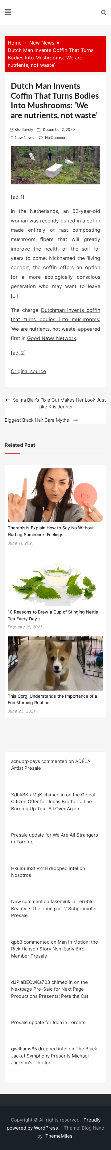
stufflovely (23, 129)
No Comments (57, 137)
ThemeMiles (58, 1136)
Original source (28, 371)
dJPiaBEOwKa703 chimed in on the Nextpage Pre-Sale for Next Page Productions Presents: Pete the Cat (49, 989)
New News (24, 137)
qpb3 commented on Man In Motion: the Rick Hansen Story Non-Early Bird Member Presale (54, 949)
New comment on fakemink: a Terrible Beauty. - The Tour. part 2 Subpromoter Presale (54, 908)
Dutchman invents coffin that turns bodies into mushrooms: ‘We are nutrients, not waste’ (55, 319)
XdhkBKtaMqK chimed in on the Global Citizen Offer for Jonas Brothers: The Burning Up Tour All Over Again (53, 802)
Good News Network (51, 338)
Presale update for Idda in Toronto (48, 1022)
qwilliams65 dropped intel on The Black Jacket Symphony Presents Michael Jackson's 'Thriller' (54, 1056)
